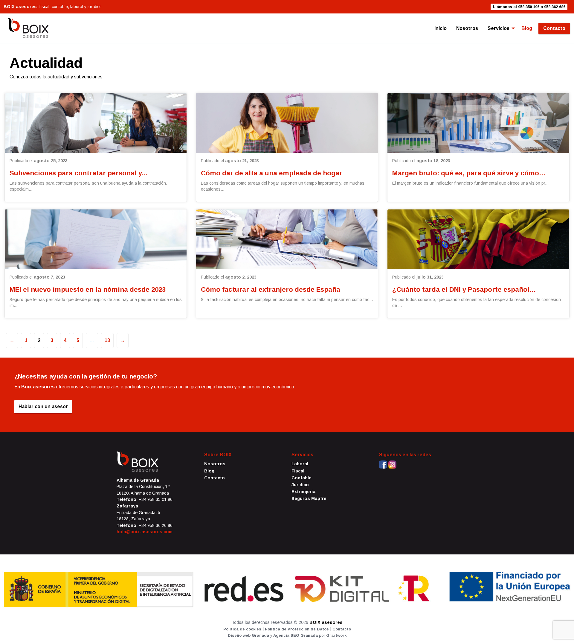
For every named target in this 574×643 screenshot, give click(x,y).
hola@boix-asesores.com (144, 531)
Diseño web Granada (248, 635)
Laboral (299, 463)
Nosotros (467, 28)
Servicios (498, 28)
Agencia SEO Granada (295, 635)
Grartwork (336, 635)
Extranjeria (303, 491)
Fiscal (297, 471)
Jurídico (300, 484)
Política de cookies (242, 629)
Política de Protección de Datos (297, 629)
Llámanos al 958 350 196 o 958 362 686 (529, 6)
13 (107, 340)
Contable (301, 477)
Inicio (440, 28)
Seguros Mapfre (308, 498)
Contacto (554, 28)
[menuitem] (440, 28)
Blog (526, 28)
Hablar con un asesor (43, 406)
